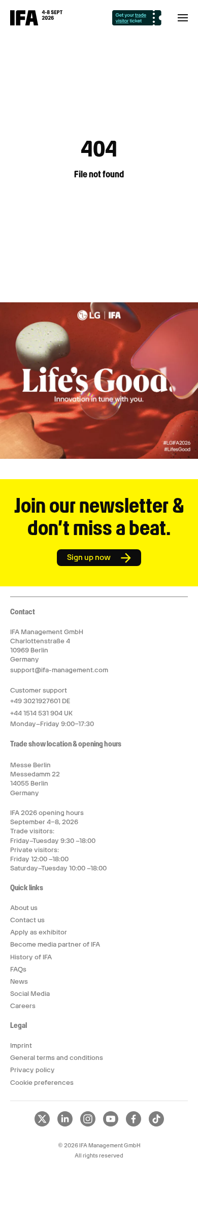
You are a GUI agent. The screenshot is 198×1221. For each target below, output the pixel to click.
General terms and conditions (56, 1057)
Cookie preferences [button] (42, 1082)
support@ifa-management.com (59, 670)
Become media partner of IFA (55, 944)
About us (24, 908)
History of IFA (31, 957)
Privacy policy (32, 1070)
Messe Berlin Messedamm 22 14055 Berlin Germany (35, 779)
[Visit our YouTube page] (110, 1124)
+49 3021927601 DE (40, 701)
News (19, 981)
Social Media (30, 993)
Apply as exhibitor (38, 932)
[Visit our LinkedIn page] (65, 1124)
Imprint (21, 1045)
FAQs (18, 969)
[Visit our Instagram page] (87, 1124)
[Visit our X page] (42, 1124)
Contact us (27, 920)
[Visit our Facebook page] (133, 1124)
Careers (23, 1006)
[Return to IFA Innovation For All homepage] (36, 23)
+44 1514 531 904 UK (41, 713)
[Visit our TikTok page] (156, 1124)
